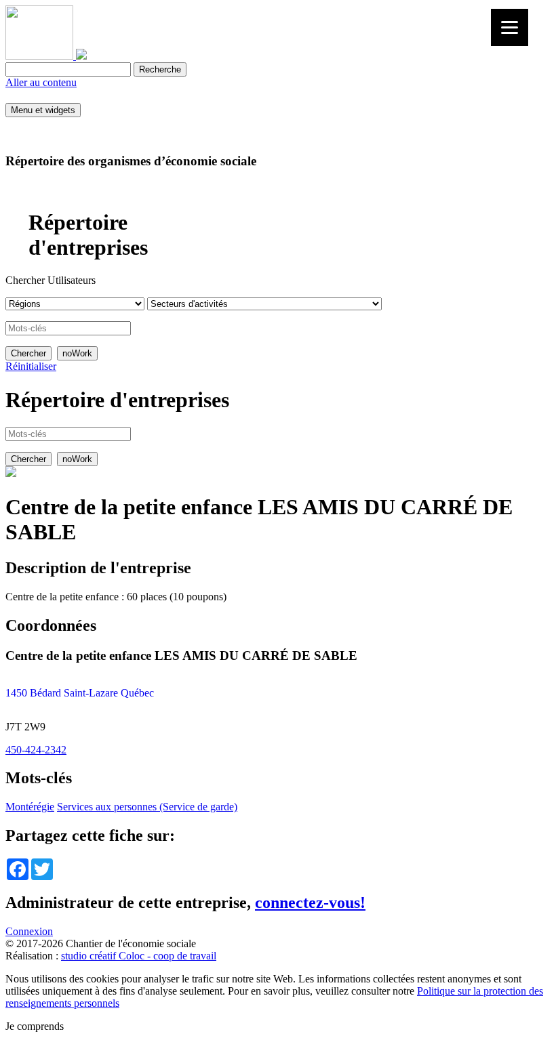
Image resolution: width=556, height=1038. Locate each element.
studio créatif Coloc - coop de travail (138, 955)
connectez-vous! (310, 902)
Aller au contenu (41, 82)
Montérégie (29, 806)
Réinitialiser (30, 366)
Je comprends (34, 1026)
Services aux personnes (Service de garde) (147, 806)
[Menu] (509, 27)
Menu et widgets (43, 110)
